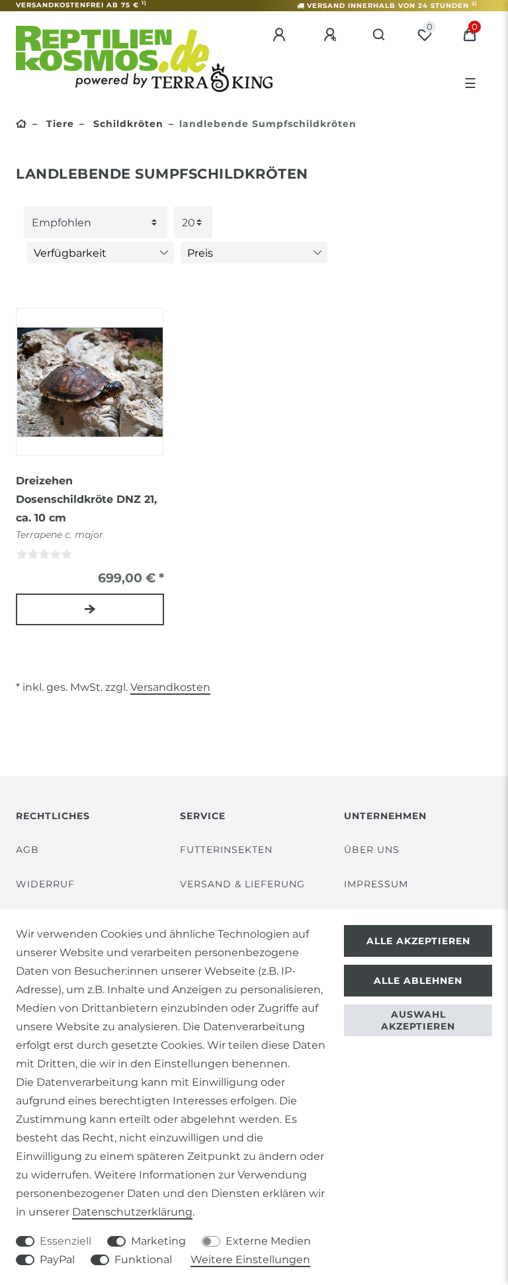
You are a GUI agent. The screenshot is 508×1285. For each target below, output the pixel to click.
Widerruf (45, 884)
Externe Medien (268, 1241)
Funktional (143, 1259)
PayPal (57, 1259)
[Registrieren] (332, 35)
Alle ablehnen (418, 981)
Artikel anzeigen (90, 609)
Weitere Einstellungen (250, 1259)
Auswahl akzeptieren (418, 1020)
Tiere (58, 124)
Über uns (372, 850)
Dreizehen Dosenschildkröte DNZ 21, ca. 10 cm (86, 499)
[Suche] (379, 35)
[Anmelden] (281, 35)
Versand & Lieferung (242, 884)
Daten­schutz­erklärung (132, 1212)
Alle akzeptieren (418, 941)
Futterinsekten (226, 850)
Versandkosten (170, 687)
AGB (27, 850)
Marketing (158, 1241)
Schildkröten (126, 124)
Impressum (376, 884)
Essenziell (65, 1241)
